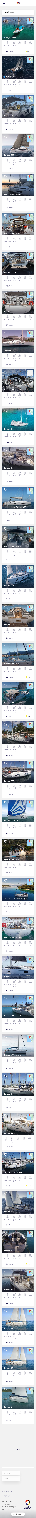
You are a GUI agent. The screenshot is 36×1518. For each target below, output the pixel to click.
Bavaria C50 (9, 781)
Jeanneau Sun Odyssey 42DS (15, 898)
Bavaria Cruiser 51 (11, 820)
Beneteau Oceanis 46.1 (13, 194)
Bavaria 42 (8, 468)
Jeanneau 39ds (10, 351)
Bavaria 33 (8, 1250)
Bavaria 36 (8, 1133)
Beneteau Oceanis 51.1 (13, 703)
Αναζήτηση (9, 12)
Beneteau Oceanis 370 (13, 664)
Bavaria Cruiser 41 (11, 272)
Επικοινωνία (6, 1509)
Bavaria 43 (8, 1094)
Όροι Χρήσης (6, 1504)
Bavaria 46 (8, 429)
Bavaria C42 (9, 585)
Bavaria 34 (8, 1211)
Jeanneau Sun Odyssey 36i (14, 1172)
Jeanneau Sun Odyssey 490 (15, 507)
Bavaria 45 (10, 77)
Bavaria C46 (9, 116)
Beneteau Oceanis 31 (12, 546)
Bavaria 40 (8, 1329)
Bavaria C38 (9, 155)
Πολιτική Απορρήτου (9, 1507)
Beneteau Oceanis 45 (12, 233)
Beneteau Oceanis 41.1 (13, 937)
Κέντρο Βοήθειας (8, 1501)
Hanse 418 (8, 311)
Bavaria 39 (8, 1407)
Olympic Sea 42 (12, 37)
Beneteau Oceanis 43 (12, 859)
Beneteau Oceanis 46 (12, 1016)
